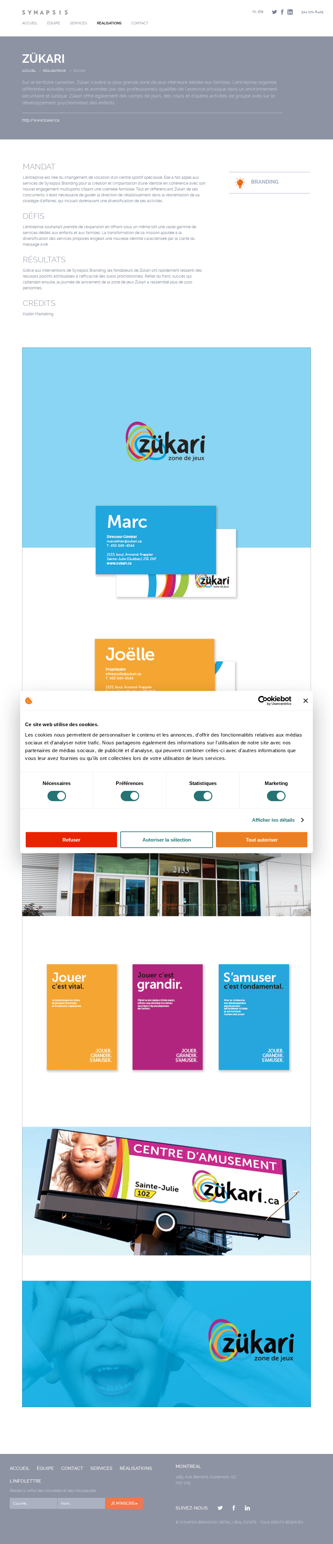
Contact (139, 23)
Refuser (71, 839)
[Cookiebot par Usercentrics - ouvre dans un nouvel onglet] (262, 701)
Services (78, 23)
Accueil (29, 23)
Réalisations (109, 23)
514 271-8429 (312, 12)
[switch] (130, 796)
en (260, 12)
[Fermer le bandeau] (305, 701)
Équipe (53, 23)
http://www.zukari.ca (41, 120)
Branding (264, 182)
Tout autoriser (262, 839)
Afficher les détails (273, 820)
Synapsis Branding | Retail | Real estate (218, 1522)
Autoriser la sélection (166, 839)
